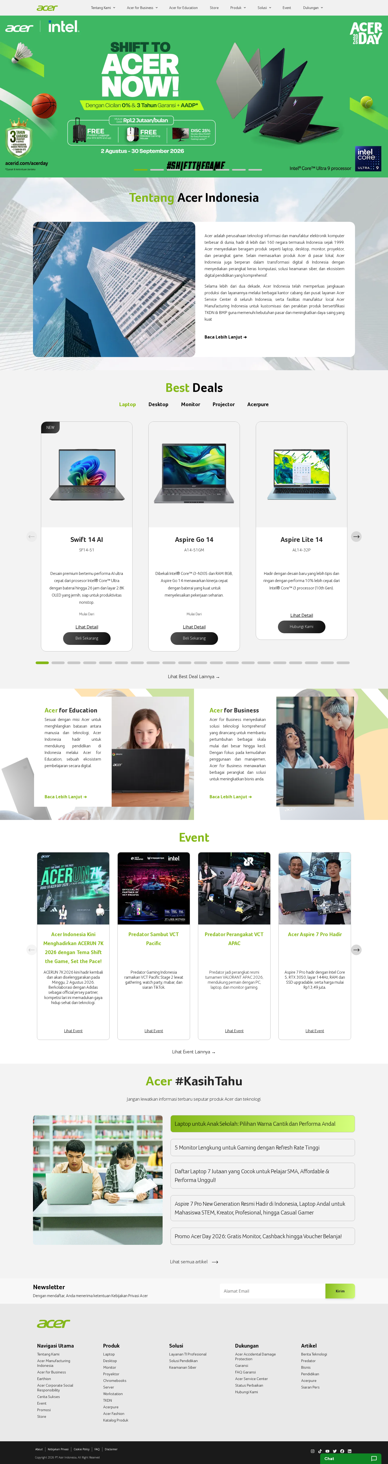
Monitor (109, 1367)
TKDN (107, 1400)
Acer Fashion (113, 1413)
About (39, 1449)
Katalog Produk (115, 1420)
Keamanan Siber (182, 1367)
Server (108, 1387)
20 (343, 663)
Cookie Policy (81, 1449)
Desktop (110, 1360)
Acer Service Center (251, 1378)
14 (248, 663)
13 (232, 663)
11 (200, 663)
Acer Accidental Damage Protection (255, 1356)
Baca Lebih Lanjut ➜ (226, 337)
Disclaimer (111, 1449)
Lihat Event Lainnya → (194, 1051)
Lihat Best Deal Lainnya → (194, 676)
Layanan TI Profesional (187, 1354)
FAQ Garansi (245, 1372)
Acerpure (111, 1407)
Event (41, 1403)
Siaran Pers (310, 1387)
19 (327, 663)
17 (295, 663)
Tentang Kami (48, 1354)
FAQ (97, 1449)
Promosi (44, 1409)
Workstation (113, 1393)
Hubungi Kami (301, 626)
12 (216, 663)
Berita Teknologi (314, 1354)
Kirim (340, 1291)
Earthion (44, 1378)
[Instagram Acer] (313, 1451)
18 (311, 663)
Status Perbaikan (249, 1385)
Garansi (241, 1365)
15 (264, 663)
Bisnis (306, 1367)
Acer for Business (51, 1372)
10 (184, 663)
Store (41, 1416)
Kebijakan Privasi (58, 1449)
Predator (308, 1360)
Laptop (109, 1354)
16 (279, 663)
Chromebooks (114, 1380)
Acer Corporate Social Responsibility (55, 1387)
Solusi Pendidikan (183, 1360)
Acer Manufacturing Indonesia (53, 1363)
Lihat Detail (86, 627)
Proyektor (111, 1374)
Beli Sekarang (86, 638)
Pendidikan (310, 1374)
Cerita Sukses (48, 1396)
